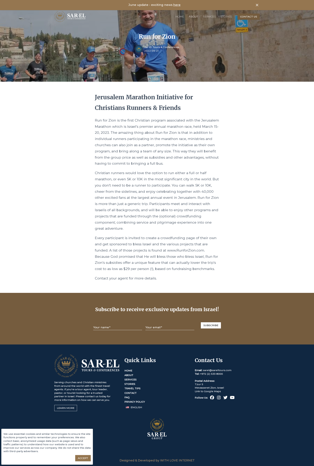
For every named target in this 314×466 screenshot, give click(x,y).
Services (209, 16)
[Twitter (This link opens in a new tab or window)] (225, 398)
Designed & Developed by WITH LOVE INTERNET (157, 460)
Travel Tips (132, 388)
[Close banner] (257, 5)
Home (179, 16)
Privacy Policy (134, 401)
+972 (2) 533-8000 (211, 373)
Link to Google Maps (208, 391)
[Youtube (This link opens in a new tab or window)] (232, 398)
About (193, 16)
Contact (130, 393)
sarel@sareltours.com (217, 370)
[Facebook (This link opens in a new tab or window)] (212, 398)
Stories (226, 16)
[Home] (69, 16)
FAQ (127, 397)
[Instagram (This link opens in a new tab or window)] (218, 398)
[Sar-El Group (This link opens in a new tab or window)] (157, 456)
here (177, 5)
